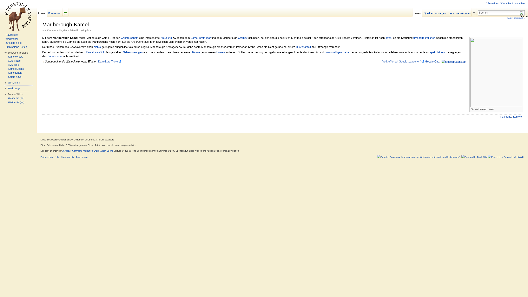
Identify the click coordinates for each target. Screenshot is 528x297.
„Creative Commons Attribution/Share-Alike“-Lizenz (87, 151)
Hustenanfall (303, 46)
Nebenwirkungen (133, 52)
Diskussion (54, 13)
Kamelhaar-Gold (95, 52)
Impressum (81, 157)
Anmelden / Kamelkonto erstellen (506, 3)
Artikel (41, 13)
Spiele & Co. (15, 76)
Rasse (196, 52)
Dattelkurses (54, 56)
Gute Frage (14, 60)
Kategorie (505, 116)
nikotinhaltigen (333, 52)
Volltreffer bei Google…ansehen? (402, 61)
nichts (97, 46)
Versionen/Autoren (459, 13)
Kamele (517, 116)
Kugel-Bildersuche (516, 18)
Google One (432, 61)
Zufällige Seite (14, 42)
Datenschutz (46, 157)
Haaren (220, 52)
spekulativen (437, 52)
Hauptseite (12, 34)
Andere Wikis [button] (15, 94)
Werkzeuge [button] (14, 88)
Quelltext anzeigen (435, 13)
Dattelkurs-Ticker (108, 61)
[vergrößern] (520, 109)
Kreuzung (166, 37)
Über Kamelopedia (64, 157)
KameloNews (15, 56)
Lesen (417, 13)
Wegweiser (12, 39)
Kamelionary (15, 72)
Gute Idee (13, 64)
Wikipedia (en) (16, 102)
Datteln (347, 52)
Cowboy (243, 37)
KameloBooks (16, 68)
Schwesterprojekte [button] (18, 52)
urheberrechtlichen (424, 37)
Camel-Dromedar (201, 37)
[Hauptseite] (18, 16)
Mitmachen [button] (14, 82)
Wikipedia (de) (16, 98)
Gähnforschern (129, 37)
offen (388, 37)
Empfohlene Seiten (16, 47)
